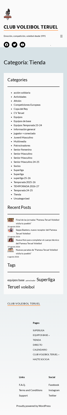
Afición (17, 100)
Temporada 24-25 (23, 190)
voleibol (27, 286)
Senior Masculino (23, 153)
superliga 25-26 (22, 177)
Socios (17, 165)
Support (23, 395)
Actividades (20, 96)
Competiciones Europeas (27, 104)
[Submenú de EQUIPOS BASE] (49, 335)
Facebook (54, 384)
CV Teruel (19, 112)
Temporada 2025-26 (25, 182)
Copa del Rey (21, 108)
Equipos (18, 116)
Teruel (13, 286)
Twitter (52, 395)
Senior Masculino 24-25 (26, 161)
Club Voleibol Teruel (31, 27)
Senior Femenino (23, 149)
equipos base (15, 280)
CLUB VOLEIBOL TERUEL (45, 354)
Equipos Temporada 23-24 (28, 125)
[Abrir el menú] (61, 36)
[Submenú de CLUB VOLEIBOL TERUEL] (59, 354)
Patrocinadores (22, 145)
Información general (24, 129)
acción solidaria (22, 92)
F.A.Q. (22, 384)
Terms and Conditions (30, 390)
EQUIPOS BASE (40, 335)
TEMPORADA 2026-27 (26, 186)
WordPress (44, 405)
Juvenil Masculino (23, 137)
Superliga (19, 169)
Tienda (17, 194)
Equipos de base (22, 121)
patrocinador (30, 280)
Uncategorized (21, 198)
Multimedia (20, 141)
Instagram (54, 390)
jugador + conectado (25, 133)
